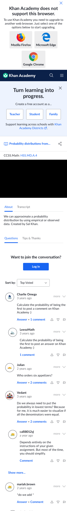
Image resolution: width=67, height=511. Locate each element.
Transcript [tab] (23, 206)
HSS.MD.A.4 (28, 155)
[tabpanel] (33, 219)
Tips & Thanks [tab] (31, 238)
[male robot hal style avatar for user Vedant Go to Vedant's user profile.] (8, 395)
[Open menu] (62, 75)
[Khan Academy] (18, 75)
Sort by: (10, 282)
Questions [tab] (11, 238)
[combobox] (33, 283)
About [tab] (8, 206)
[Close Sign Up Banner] (60, 88)
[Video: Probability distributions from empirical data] (33, 179)
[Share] (60, 144)
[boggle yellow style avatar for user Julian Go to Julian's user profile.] (8, 367)
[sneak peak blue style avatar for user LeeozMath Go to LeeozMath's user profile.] (11, 332)
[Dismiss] (61, 3)
